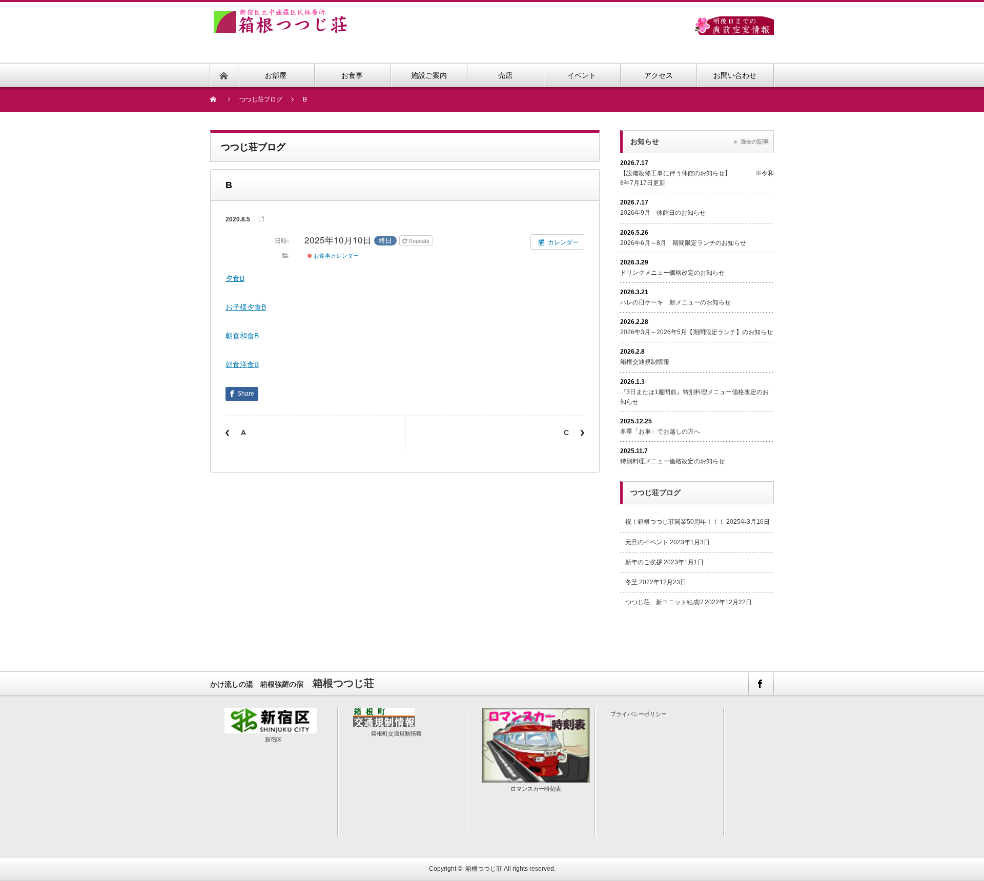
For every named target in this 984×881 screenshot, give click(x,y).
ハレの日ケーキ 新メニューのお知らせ (675, 302)
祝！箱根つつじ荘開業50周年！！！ (675, 521)
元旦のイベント (646, 542)
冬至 (631, 582)
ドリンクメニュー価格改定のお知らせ (672, 272)
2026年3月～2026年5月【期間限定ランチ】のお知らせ (696, 332)
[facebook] (760, 683)
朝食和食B (242, 336)
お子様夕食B (245, 307)
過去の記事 (755, 141)
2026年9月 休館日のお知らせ (663, 212)
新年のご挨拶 (643, 562)
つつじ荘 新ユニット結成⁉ (664, 602)
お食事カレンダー (335, 255)
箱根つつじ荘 (483, 868)
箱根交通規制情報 (644, 361)
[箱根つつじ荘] (280, 15)
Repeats (419, 240)
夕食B (234, 278)
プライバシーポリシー (638, 714)
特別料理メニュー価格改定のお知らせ (672, 461)
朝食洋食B (242, 364)
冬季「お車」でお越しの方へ (660, 431)
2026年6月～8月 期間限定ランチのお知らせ (683, 243)
